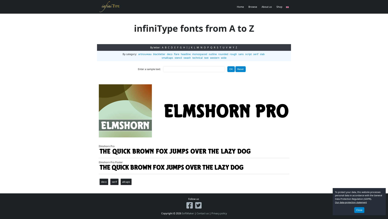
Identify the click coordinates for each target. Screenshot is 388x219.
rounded (223, 54)
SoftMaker (188, 213)
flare (176, 54)
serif (255, 54)
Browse (252, 6)
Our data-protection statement (351, 202)
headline (186, 54)
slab (262, 54)
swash (187, 57)
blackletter (159, 54)
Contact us (203, 213)
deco (169, 54)
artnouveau (145, 54)
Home (240, 6)
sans (241, 54)
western (214, 57)
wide (223, 57)
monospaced (199, 54)
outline (213, 54)
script (248, 54)
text (206, 57)
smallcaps (167, 57)
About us (267, 6)
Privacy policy (219, 213)
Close (359, 210)
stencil (178, 57)
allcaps (126, 182)
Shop (279, 6)
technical (197, 57)
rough (233, 54)
